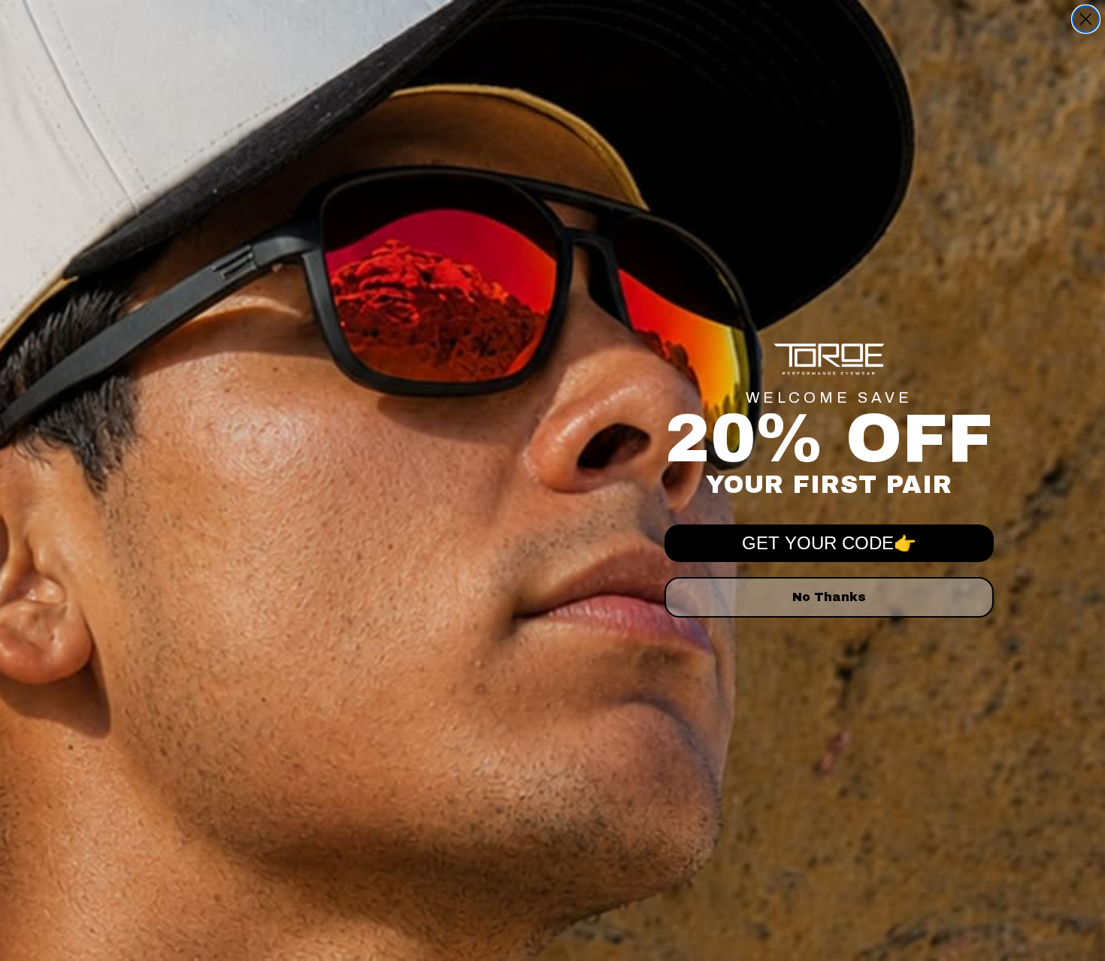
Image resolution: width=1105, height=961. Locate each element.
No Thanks (829, 597)
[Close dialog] (1086, 19)
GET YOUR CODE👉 (829, 543)
